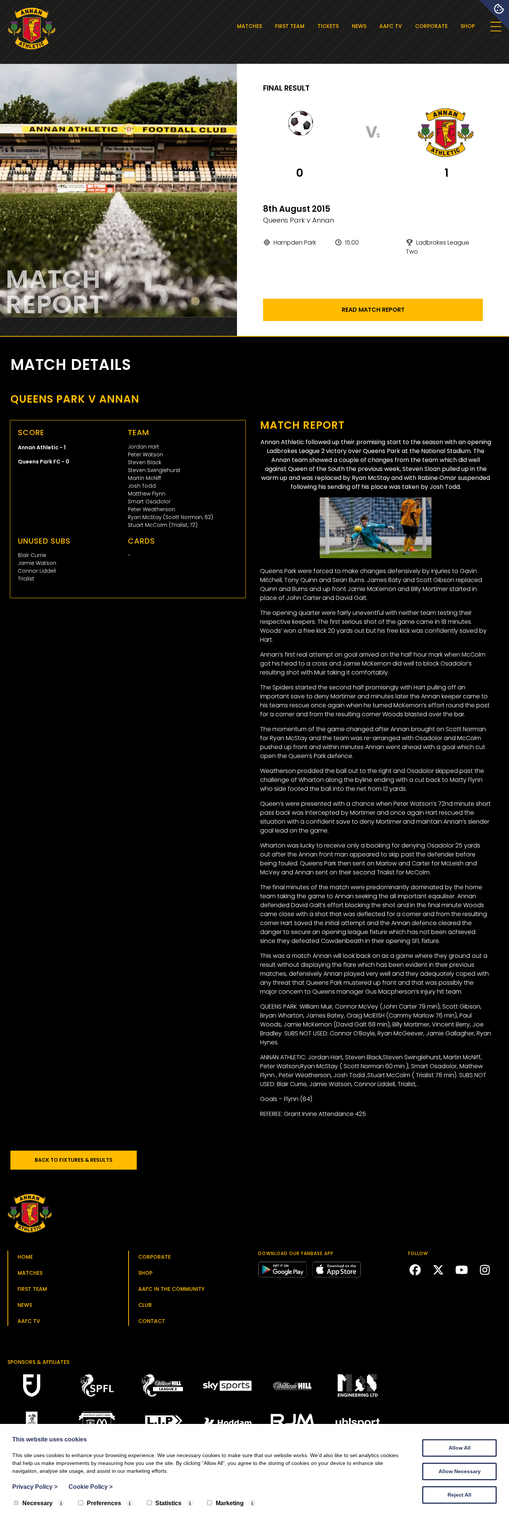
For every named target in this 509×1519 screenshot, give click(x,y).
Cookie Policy (91, 1487)
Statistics (168, 1503)
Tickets (328, 26)
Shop (468, 26)
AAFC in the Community (171, 1289)
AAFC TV (390, 26)
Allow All (460, 1448)
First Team (289, 26)
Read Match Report (373, 309)
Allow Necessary (460, 1471)
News (359, 26)
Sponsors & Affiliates (38, 1362)
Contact (151, 1321)
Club (145, 1305)
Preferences (104, 1503)
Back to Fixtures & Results (74, 1160)
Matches (249, 26)
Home (25, 1257)
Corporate (431, 26)
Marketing (230, 1503)
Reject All (459, 1495)
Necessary (37, 1503)
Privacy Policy (34, 1487)
